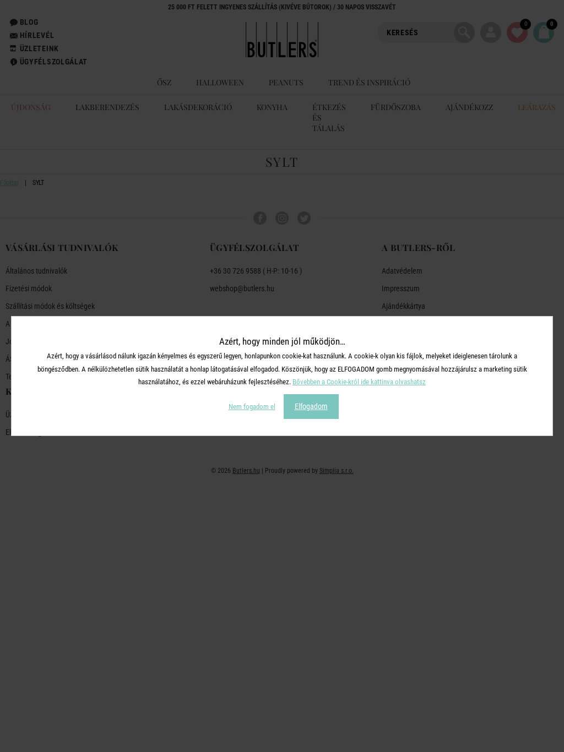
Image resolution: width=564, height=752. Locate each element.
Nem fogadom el (252, 406)
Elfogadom (311, 406)
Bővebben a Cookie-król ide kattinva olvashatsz (359, 382)
